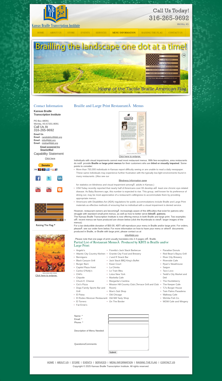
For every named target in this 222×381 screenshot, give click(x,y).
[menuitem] (41, 32)
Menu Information (121, 362)
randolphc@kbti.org (52, 137)
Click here (50, 158)
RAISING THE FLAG (146, 362)
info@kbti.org (49, 140)
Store (76, 362)
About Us (63, 362)
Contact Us (167, 362)
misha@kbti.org (50, 143)
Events (87, 362)
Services (100, 362)
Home (50, 362)
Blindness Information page (133, 180)
